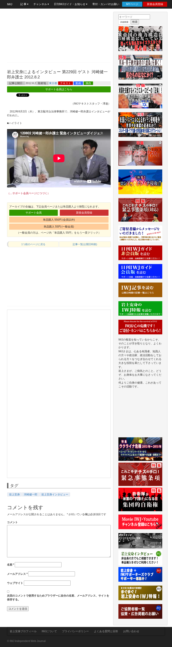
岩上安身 (14, 494)
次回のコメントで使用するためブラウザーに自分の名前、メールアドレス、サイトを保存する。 (58, 597)
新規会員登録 (155, 4)
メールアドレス (17, 573)
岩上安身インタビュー (54, 494)
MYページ (132, 4)
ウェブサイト (15, 583)
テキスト (65, 83)
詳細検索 (124, 22)
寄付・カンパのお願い (105, 4)
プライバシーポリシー (75, 631)
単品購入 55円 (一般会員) (59, 226)
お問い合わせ (131, 631)
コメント (12, 522)
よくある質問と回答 (106, 631)
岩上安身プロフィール (23, 631)
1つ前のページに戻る (33, 244)
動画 (78, 83)
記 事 (23, 4)
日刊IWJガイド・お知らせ (70, 4)
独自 (88, 83)
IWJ (9, 4)
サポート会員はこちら (58, 89)
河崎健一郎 (30, 494)
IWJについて (49, 631)
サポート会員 (34, 212)
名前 (10, 564)
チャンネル (40, 4)
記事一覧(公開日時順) (85, 244)
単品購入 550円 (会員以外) (59, 219)
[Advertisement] (59, 35)
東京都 (53, 83)
